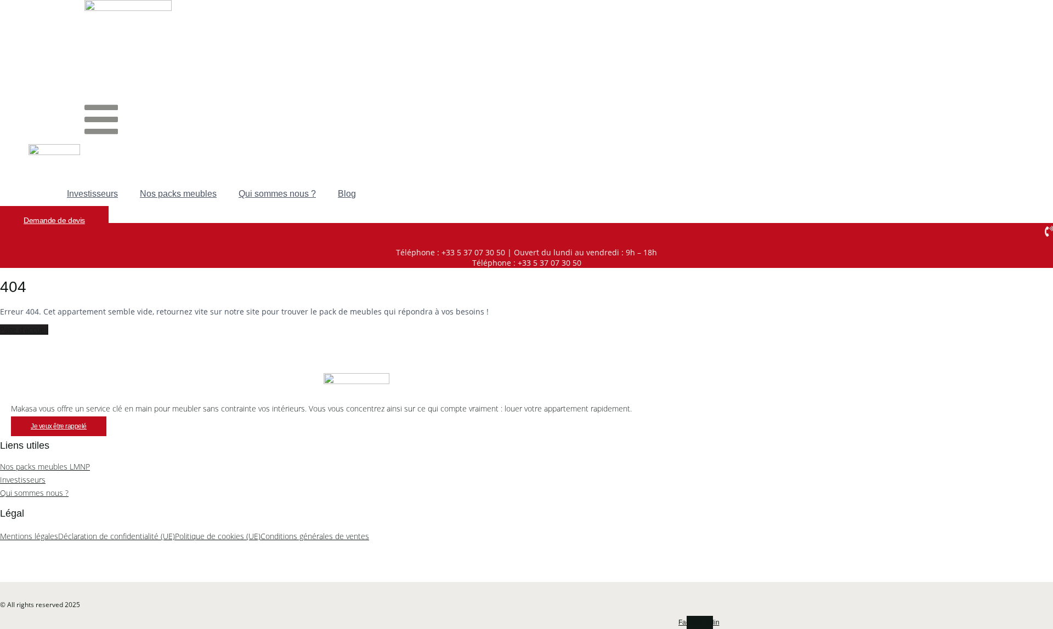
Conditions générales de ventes (315, 536)
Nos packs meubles (178, 193)
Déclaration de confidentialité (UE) (116, 536)
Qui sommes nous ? (277, 193)
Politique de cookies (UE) (218, 536)
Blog (347, 193)
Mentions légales (29, 536)
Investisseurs (92, 193)
